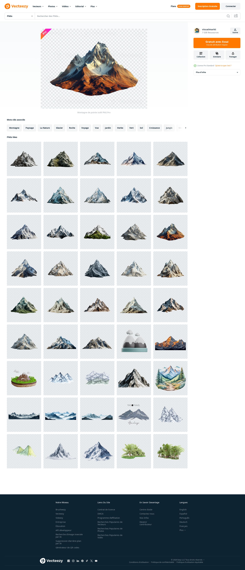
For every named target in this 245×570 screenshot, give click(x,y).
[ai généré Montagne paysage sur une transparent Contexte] (24, 415)
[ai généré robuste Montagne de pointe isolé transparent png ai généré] (134, 378)
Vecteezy (60, 513)
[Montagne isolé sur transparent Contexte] (60, 341)
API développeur (64, 530)
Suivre (235, 32)
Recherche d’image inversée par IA (69, 535)
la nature (45, 127)
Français (183, 526)
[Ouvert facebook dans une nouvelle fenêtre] (69, 561)
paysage (30, 127)
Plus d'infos (201, 72)
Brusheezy (61, 509)
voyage (85, 127)
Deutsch (183, 522)
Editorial (79, 6)
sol (141, 127)
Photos (51, 6)
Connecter (231, 6)
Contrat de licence (106, 509)
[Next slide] (183, 127)
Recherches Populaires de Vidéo (110, 536)
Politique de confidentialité (162, 562)
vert (131, 127)
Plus (93, 6)
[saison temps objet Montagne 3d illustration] (134, 341)
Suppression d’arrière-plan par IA (68, 542)
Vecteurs (37, 6)
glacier (59, 127)
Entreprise (61, 522)
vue (97, 127)
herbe (120, 127)
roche (72, 127)
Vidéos (65, 6)
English (183, 509)
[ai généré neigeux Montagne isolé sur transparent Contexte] (60, 451)
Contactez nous (147, 513)
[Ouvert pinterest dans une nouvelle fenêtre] (82, 561)
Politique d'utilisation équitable (189, 562)
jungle (169, 127)
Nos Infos (144, 517)
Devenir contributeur (146, 523)
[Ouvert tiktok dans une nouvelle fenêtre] (87, 561)
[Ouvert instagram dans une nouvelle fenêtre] (73, 561)
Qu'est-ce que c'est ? (223, 65)
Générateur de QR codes (67, 547)
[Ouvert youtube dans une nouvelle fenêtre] (96, 561)
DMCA (100, 513)
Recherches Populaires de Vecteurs (110, 523)
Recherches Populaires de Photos (110, 529)
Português (184, 517)
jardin (108, 127)
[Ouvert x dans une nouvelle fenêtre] (91, 561)
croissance (154, 127)
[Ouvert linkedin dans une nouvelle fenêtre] (78, 561)
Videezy (59, 517)
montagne (14, 127)
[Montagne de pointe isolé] (24, 159)
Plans (173, 6)
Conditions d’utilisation (139, 562)
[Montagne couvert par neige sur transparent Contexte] (170, 341)
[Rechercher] (228, 16)
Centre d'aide (146, 509)
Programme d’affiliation (109, 517)
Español (183, 513)
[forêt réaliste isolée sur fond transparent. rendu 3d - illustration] (134, 451)
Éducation (60, 526)
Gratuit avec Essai (217, 43)
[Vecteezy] (16, 6)
